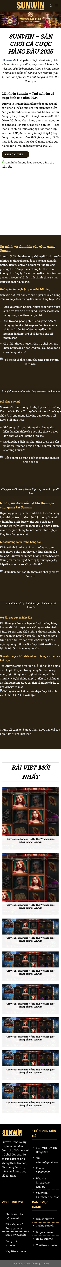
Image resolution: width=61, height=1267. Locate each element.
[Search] (51, 6)
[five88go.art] (30, 6)
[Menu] (57, 6)
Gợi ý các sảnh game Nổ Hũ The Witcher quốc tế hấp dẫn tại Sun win (30, 840)
